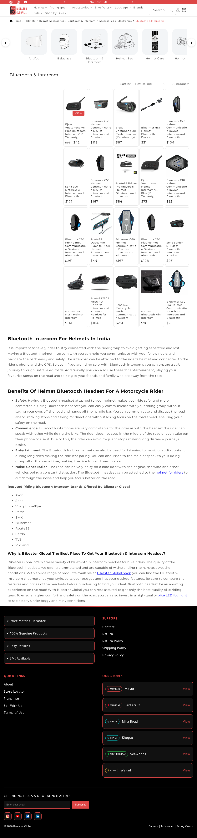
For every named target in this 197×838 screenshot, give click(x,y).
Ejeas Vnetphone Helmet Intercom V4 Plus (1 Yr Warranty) (149, 188)
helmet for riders (169, 472)
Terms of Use (14, 712)
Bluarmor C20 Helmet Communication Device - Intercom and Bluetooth (176, 129)
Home (17, 20)
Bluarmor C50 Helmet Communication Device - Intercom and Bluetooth (101, 188)
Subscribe (80, 804)
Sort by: (125, 84)
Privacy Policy (113, 655)
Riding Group (185, 826)
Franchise (11, 698)
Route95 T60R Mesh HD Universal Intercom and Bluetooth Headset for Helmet (100, 308)
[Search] (171, 10)
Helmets (30, 20)
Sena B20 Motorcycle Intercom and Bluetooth (74, 191)
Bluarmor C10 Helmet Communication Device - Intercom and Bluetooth (176, 188)
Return (107, 634)
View (186, 689)
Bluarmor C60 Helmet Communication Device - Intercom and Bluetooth (126, 247)
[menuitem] (40, 7)
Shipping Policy (114, 648)
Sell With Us (13, 706)
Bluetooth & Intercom (81, 20)
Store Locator (14, 691)
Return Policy (112, 641)
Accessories (106, 20)
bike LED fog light (172, 595)
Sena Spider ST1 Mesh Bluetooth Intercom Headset (174, 249)
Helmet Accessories (51, 20)
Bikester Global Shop (114, 573)
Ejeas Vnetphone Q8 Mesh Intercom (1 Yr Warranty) (126, 132)
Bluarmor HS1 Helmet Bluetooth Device (150, 132)
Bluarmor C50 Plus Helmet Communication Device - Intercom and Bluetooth (151, 247)
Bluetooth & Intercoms (149, 20)
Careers (153, 826)
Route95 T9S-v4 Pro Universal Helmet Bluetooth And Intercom (126, 190)
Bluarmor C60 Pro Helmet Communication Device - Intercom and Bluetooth (176, 309)
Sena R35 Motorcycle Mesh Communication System (126, 311)
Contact (108, 627)
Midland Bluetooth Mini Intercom (151, 314)
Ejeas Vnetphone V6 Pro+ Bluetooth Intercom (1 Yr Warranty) (75, 131)
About (8, 684)
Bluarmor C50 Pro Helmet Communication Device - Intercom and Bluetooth (75, 247)
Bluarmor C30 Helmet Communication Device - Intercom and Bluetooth (101, 129)
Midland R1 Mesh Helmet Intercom (74, 314)
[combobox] (162, 10)
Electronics (125, 20)
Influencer (167, 826)
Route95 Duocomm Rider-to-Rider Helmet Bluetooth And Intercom (101, 247)
